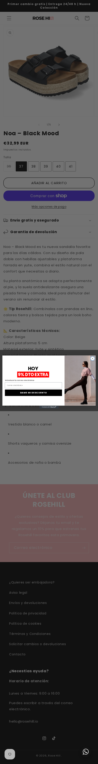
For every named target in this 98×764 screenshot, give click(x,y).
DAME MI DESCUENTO (33, 392)
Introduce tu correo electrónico (19, 380)
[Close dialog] (92, 359)
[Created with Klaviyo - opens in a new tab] (49, 407)
